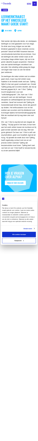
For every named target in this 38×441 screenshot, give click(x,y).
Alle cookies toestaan (19, 234)
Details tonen (28, 228)
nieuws (5, 10)
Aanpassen (18, 240)
